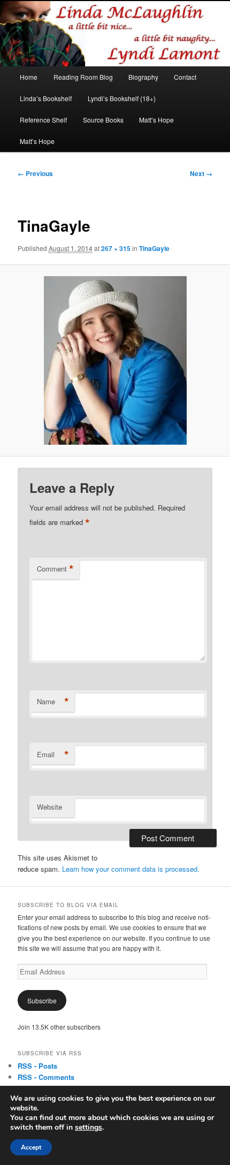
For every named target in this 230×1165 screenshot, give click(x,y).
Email (53, 754)
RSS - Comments (46, 1077)
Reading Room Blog (83, 76)
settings (88, 1127)
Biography (143, 76)
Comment (55, 568)
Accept (31, 1147)
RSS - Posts (37, 1066)
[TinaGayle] (114, 360)
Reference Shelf (43, 119)
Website (49, 807)
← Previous (35, 173)
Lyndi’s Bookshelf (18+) (122, 98)
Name (53, 701)
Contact (185, 76)
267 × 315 (116, 248)
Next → (201, 173)
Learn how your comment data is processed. (131, 869)
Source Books (103, 119)
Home (28, 76)
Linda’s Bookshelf (46, 98)
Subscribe (42, 1000)
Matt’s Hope (156, 119)
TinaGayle (154, 248)
